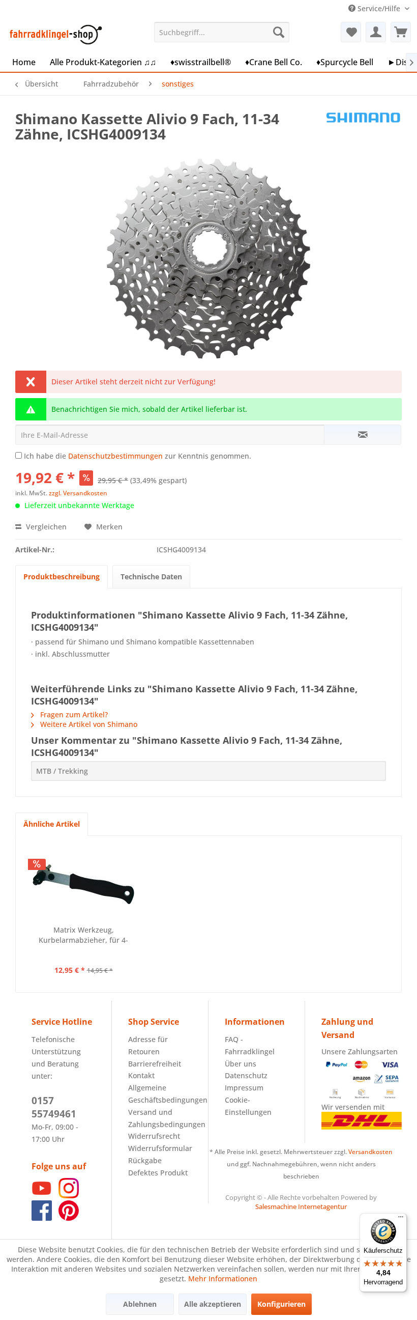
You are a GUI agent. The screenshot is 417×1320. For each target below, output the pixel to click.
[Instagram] (68, 1195)
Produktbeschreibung (61, 576)
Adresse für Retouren (148, 1045)
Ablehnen (140, 1304)
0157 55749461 (54, 1107)
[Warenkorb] (401, 32)
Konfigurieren (281, 1304)
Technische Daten (151, 576)
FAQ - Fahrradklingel (250, 1045)
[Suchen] (278, 32)
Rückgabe (145, 1160)
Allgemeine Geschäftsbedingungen (160, 1094)
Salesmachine (275, 1206)
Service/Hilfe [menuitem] (378, 8)
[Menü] (401, 1219)
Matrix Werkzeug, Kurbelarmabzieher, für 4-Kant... (83, 935)
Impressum (244, 1087)
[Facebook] (42, 1218)
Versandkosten (370, 1151)
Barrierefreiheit (154, 1064)
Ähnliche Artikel (51, 824)
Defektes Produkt (158, 1172)
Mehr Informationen (222, 1278)
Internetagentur (322, 1206)
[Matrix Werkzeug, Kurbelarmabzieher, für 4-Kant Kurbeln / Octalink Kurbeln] (83, 884)
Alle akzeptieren (212, 1304)
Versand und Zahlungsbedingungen (160, 1118)
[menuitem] (222, 32)
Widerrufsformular (160, 1148)
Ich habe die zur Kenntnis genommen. (137, 456)
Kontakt (141, 1075)
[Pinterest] (68, 1218)
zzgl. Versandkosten (78, 493)
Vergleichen (45, 526)
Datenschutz (246, 1075)
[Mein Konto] (376, 32)
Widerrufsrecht (154, 1136)
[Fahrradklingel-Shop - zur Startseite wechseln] (54, 34)
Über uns (240, 1064)
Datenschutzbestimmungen (115, 456)
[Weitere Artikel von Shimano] (363, 129)
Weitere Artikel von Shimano (87, 724)
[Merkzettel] (351, 32)
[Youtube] (42, 1195)
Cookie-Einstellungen (248, 1106)
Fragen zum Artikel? (73, 714)
